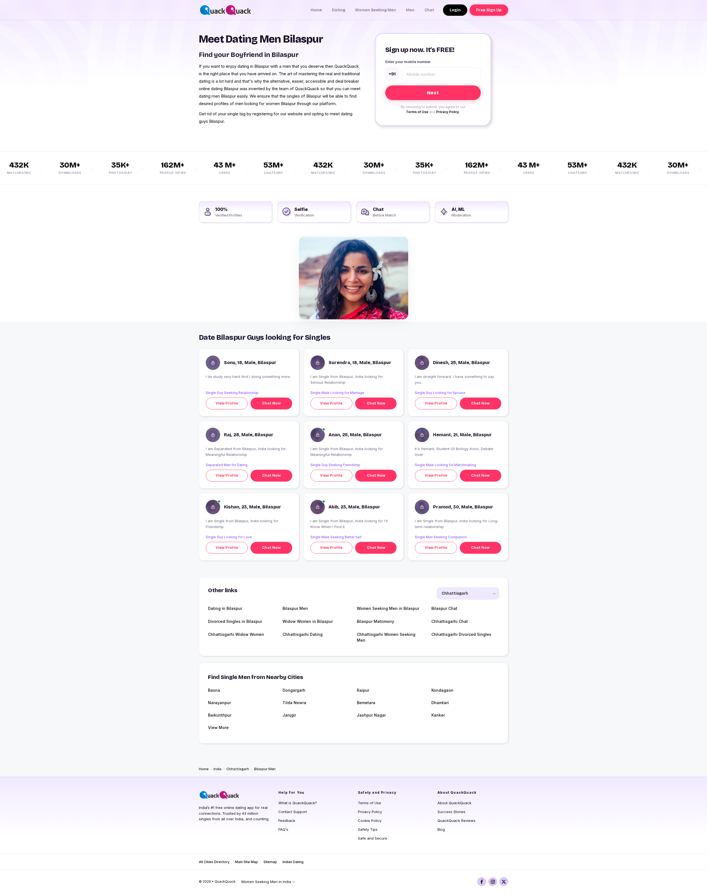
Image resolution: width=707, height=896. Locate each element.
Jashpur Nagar (371, 715)
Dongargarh (294, 690)
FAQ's (283, 829)
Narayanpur (219, 702)
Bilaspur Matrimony (375, 621)
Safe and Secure (372, 838)
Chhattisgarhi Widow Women (236, 634)
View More (218, 727)
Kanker (438, 715)
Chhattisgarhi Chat (449, 621)
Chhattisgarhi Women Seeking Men (386, 637)
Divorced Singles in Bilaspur (235, 621)
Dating (338, 10)
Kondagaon (442, 690)
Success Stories (451, 811)
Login (455, 10)
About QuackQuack (454, 803)
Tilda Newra (294, 702)
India (217, 769)
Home (316, 10)
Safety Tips (368, 829)
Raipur (363, 690)
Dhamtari (440, 702)
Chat (429, 10)
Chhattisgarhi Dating (303, 634)
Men (410, 10)
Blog (441, 829)
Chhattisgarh (237, 769)
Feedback (286, 820)
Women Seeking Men (375, 10)
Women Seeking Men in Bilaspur (388, 608)
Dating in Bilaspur (225, 608)
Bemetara (366, 702)
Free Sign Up (489, 10)
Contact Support (292, 811)
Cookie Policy (369, 820)
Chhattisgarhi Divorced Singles (461, 634)
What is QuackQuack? (297, 803)
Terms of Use (417, 112)
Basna (214, 690)
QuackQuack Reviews (456, 820)
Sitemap (270, 862)
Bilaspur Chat (444, 608)
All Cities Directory (214, 862)
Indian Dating (293, 862)
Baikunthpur (219, 715)
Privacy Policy (447, 112)
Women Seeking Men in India (266, 881)
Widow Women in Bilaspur (308, 621)
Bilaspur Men (295, 608)
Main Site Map (246, 862)
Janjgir (289, 715)
